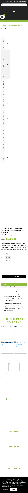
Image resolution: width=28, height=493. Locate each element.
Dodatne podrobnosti (9, 287)
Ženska (20, 25)
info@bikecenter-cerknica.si (20, 1)
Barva (2, 257)
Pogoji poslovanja (14, 439)
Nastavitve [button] (5, 489)
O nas (14, 436)
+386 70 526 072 (8, 1)
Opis (5, 284)
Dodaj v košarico (14, 276)
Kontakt (14, 442)
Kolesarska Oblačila (12, 25)
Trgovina (3, 25)
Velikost (3, 254)
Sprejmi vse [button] (13, 489)
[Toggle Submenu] (7, 43)
